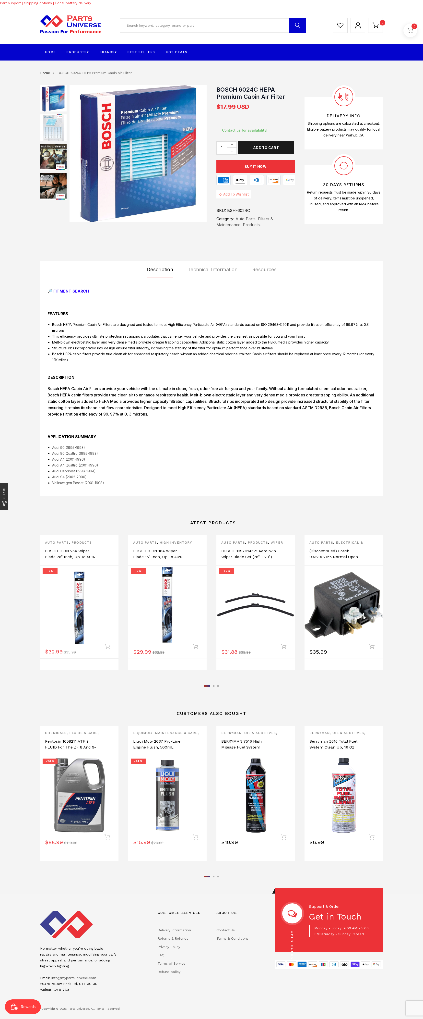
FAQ (161, 955)
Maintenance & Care (176, 733)
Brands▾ (108, 52)
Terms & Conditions (232, 938)
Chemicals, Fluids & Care (71, 733)
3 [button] (218, 686)
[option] (138, 153)
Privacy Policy (169, 947)
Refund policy (169, 972)
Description (160, 269)
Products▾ (77, 52)
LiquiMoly (143, 733)
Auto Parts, (246, 218)
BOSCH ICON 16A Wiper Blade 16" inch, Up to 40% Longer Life (158, 557)
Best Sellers (141, 52)
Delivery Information (174, 930)
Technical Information (212, 269)
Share (4, 492)
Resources (264, 269)
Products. (252, 224)
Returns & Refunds (173, 938)
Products (81, 542)
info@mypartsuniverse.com (73, 978)
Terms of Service (171, 963)
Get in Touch (335, 916)
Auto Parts (57, 542)
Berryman (231, 733)
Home (50, 52)
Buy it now (256, 166)
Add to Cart (266, 148)
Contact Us (225, 930)
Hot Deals (177, 52)
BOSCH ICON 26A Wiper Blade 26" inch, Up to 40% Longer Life (70, 557)
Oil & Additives (260, 733)
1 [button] (207, 686)
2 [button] (213, 686)
